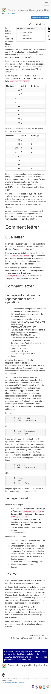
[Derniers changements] (33, 24)
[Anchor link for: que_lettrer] (26, 237)
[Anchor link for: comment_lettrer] (41, 226)
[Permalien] (44, 24)
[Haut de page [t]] (49, 39)
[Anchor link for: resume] (18, 573)
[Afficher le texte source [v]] (49, 28)
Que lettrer (25, 35)
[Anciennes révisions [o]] (49, 32)
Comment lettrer (26, 32)
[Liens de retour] (49, 35)
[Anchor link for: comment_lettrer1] (36, 286)
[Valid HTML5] (40, 686)
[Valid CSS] (44, 686)
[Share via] (30, 24)
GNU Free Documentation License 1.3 (13, 683)
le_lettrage (12, 13)
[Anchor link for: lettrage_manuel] (29, 498)
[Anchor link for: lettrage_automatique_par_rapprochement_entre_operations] (21, 302)
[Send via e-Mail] (37, 24)
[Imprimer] (40, 24)
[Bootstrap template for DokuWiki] (33, 686)
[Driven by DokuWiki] (47, 686)
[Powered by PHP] (36, 686)
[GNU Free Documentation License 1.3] (3, 675)
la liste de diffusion (19, 654)
